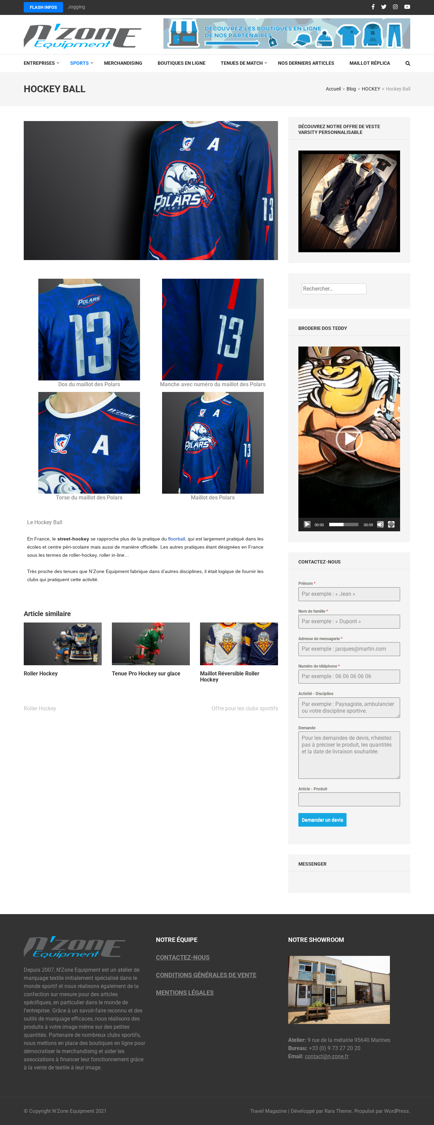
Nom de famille (313, 611)
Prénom (306, 583)
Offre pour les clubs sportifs (245, 708)
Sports (79, 63)
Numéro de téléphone (319, 666)
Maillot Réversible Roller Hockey (229, 677)
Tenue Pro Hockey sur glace (146, 674)
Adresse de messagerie (320, 638)
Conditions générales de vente (206, 975)
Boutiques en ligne (181, 63)
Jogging (76, 6)
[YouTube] (407, 7)
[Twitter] (384, 7)
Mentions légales (185, 992)
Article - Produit (312, 789)
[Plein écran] (391, 524)
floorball (176, 538)
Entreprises (39, 63)
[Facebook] (373, 7)
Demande (306, 728)
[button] (349, 439)
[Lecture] (307, 524)
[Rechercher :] (334, 288)
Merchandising (123, 63)
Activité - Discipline (315, 693)
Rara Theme (338, 1111)
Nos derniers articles (306, 63)
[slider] (343, 524)
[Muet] (380, 524)
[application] (349, 439)
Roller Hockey (41, 674)
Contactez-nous (183, 957)
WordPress (396, 1111)
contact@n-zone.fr (327, 1056)
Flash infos (43, 7)
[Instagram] (395, 7)
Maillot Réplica (370, 63)
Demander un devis (322, 820)
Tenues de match (242, 63)
